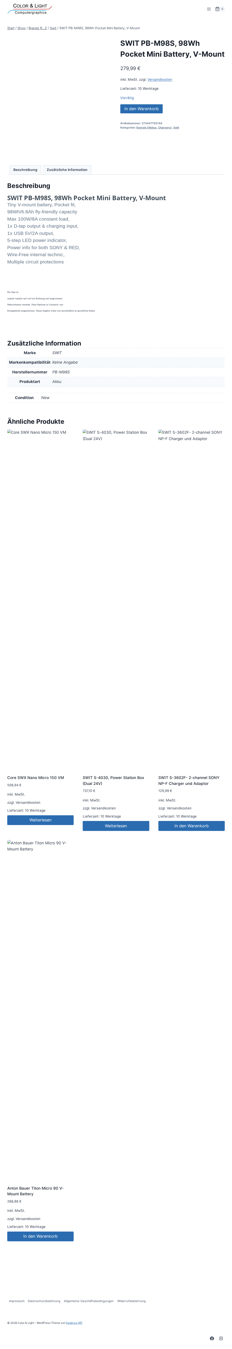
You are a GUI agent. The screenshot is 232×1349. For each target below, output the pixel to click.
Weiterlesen (40, 820)
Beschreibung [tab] (25, 170)
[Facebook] (212, 1338)
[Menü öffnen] (209, 8)
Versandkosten (159, 79)
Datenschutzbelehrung (44, 1301)
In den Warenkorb (141, 108)
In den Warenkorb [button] (191, 825)
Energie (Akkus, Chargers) (154, 127)
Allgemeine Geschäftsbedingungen (89, 1301)
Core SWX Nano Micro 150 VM (35, 777)
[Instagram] (221, 1338)
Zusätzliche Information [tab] (67, 170)
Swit (176, 127)
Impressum (16, 1301)
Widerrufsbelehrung (131, 1301)
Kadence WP (74, 1323)
